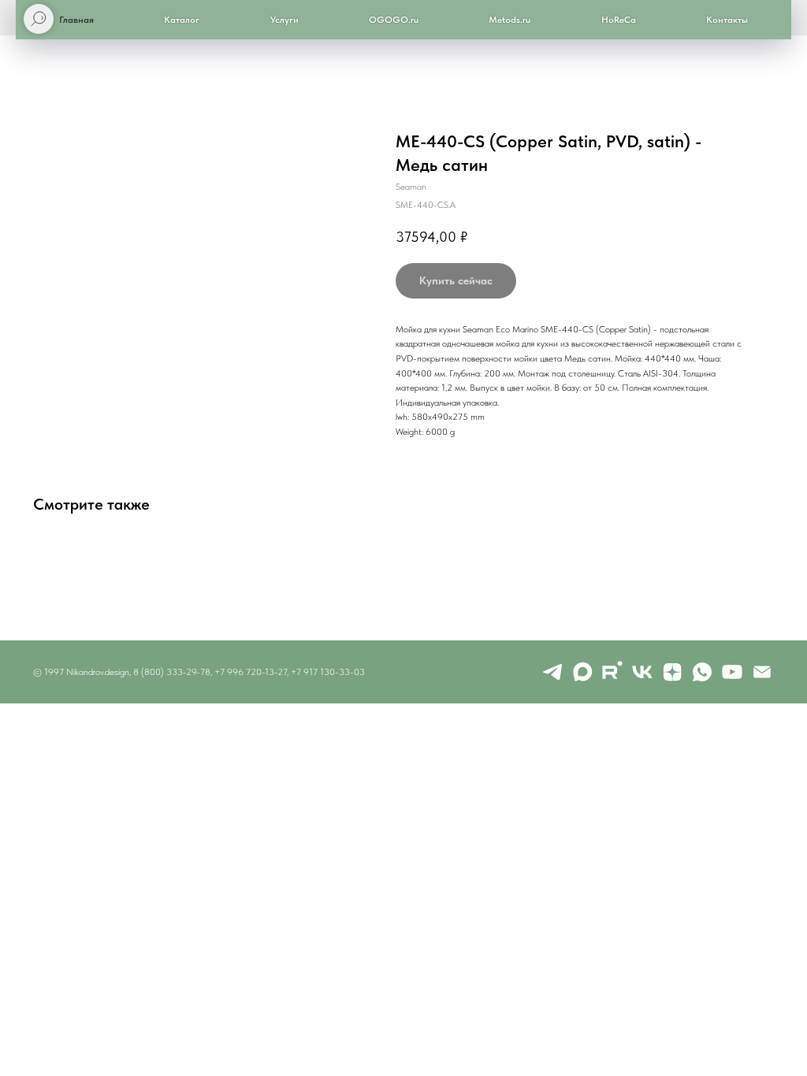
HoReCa (618, 19)
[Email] (762, 672)
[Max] (582, 672)
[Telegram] (552, 672)
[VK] (642, 672)
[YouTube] (732, 672)
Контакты (727, 19)
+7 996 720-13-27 (250, 671)
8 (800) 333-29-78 (171, 671)
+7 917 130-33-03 (328, 671)
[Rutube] (612, 672)
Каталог (181, 19)
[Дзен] (672, 672)
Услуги (284, 19)
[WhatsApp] (702, 672)
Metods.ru (509, 19)
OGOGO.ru (393, 19)
